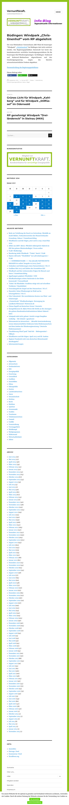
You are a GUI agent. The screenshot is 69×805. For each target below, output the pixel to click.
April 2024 (12, 462)
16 (10, 204)
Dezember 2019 (14, 593)
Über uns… (10, 772)
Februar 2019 (13, 618)
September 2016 (14, 691)
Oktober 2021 (13, 537)
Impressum (11, 789)
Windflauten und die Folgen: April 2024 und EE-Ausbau (28, 336)
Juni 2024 (12, 457)
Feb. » (43, 215)
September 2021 (14, 540)
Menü (58, 12)
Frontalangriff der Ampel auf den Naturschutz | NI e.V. (28, 288)
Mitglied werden (13, 781)
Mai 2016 (12, 701)
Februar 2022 (13, 527)
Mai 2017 (12, 671)
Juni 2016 (12, 699)
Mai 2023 (12, 490)
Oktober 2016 (13, 689)
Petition (11, 399)
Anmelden (12, 749)
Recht (11, 402)
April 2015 (12, 726)
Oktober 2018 (13, 628)
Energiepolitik (14, 371)
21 (42, 204)
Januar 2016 (13, 711)
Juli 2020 (12, 575)
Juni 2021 (12, 547)
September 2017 (14, 661)
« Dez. (16, 215)
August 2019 (13, 603)
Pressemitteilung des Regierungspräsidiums (22, 67)
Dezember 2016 (14, 684)
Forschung (12, 374)
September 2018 (14, 631)
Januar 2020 (13, 590)
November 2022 (14, 505)
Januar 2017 (13, 681)
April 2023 (12, 492)
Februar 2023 (13, 497)
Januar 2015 (13, 729)
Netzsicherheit (14, 397)
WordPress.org (14, 756)
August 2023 (13, 482)
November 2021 (14, 535)
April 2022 (12, 522)
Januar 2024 (13, 469)
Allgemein (12, 361)
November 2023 (14, 474)
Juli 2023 (12, 484)
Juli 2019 (12, 605)
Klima (11, 384)
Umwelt (11, 419)
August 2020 (13, 573)
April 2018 (12, 643)
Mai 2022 (12, 520)
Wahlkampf (13, 429)
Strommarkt (13, 409)
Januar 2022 (13, 530)
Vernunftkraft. (16, 11)
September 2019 (14, 600)
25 (23, 207)
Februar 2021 (13, 558)
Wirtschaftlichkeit (15, 437)
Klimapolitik (13, 386)
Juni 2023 (12, 487)
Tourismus (12, 414)
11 (23, 200)
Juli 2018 (12, 636)
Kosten (11, 389)
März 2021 (12, 555)
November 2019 (14, 595)
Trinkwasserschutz (15, 417)
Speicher (12, 407)
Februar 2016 (13, 709)
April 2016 (12, 704)
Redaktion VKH (13, 80)
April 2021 (12, 552)
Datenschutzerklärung (34, 802)
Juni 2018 (12, 638)
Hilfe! (9, 776)
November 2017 (14, 656)
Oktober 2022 (14, 507)
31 (16, 211)
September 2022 (14, 510)
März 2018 (12, 646)
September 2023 (14, 479)
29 (49, 207)
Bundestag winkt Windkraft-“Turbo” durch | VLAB (27, 253)
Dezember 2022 (14, 502)
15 (49, 200)
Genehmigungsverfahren (14, 82)
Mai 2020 (12, 580)
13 (36, 200)
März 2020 (12, 585)
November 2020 (14, 565)
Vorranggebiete (14, 427)
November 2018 (14, 626)
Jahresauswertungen (16, 344)
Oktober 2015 (13, 714)
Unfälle (11, 422)
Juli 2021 (12, 545)
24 (17, 207)
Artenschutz (39, 80)
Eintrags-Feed (14, 751)
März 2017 (12, 676)
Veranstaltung (14, 424)
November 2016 (14, 686)
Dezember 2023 (14, 472)
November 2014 (14, 731)
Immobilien (13, 381)
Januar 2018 (13, 651)
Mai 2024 (12, 459)
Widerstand (13, 434)
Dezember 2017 (14, 653)
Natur (24, 82)
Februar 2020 (13, 588)
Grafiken (12, 379)
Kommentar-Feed (15, 754)
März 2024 (12, 464)
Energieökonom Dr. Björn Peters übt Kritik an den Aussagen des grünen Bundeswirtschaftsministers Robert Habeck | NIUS (30, 311)
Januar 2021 (13, 560)
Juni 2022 (12, 517)
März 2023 (12, 495)
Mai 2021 (12, 550)
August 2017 (13, 663)
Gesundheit (13, 376)
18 (23, 204)
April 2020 (12, 583)
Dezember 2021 (14, 532)
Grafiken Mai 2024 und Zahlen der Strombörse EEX (27, 268)
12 (29, 200)
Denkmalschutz (14, 366)
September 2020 (14, 570)
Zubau (32, 80)
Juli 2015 (12, 721)
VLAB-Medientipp (15, 251)
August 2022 (13, 512)
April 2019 (12, 613)
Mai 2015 (12, 724)
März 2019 (12, 615)
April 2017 (12, 673)
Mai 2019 (12, 610)
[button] (12, 75)
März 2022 (12, 525)
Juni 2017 (12, 668)
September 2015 (14, 716)
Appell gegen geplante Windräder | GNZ (23, 276)
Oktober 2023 (13, 477)
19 (29, 204)
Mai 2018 (12, 641)
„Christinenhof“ (22, 47)
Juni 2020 (12, 578)
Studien (11, 412)
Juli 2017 (12, 666)
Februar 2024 (13, 467)
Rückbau (12, 404)
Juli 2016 (12, 696)
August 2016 (13, 694)
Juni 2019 (12, 608)
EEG (10, 369)
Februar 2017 (13, 678)
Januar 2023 (13, 500)
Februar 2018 (13, 648)
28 (42, 207)
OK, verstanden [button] (34, 799)
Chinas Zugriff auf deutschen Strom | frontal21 (25, 306)
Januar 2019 (13, 621)
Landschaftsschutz (15, 392)
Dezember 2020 (14, 563)
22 (49, 204)
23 (10, 207)
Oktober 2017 (13, 658)
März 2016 (12, 706)
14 (42, 200)
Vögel (28, 82)
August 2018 (13, 633)
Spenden (10, 785)
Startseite (10, 767)
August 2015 (13, 719)
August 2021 (13, 542)
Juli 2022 (12, 515)
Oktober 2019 (13, 598)
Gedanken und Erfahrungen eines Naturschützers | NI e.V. (29, 266)
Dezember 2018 (14, 623)
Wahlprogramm (14, 432)
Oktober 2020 (14, 568)
